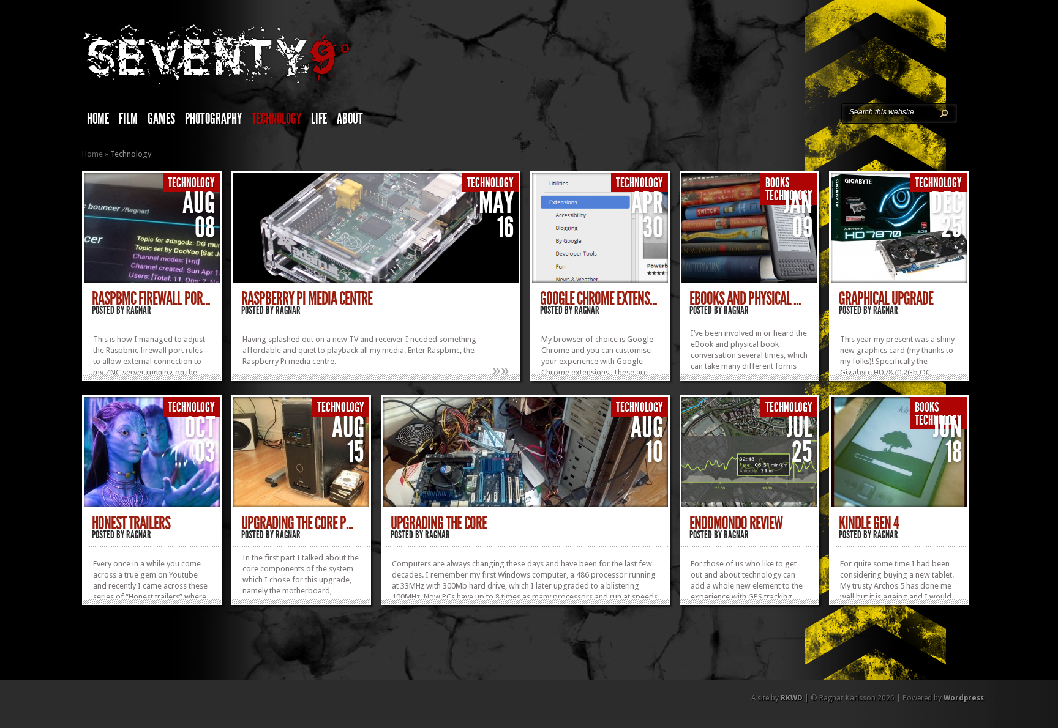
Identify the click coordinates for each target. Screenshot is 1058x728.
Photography (213, 118)
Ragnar (138, 310)
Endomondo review (735, 523)
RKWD (792, 698)
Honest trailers (131, 523)
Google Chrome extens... (598, 299)
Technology (276, 118)
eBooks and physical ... (745, 299)
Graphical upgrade (886, 299)
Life (319, 118)
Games (161, 118)
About (350, 118)
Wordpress (964, 698)
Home (98, 118)
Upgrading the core (439, 523)
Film (128, 118)
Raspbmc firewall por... (151, 299)
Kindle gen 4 (869, 523)
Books (777, 183)
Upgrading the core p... (297, 523)
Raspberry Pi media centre (306, 299)
